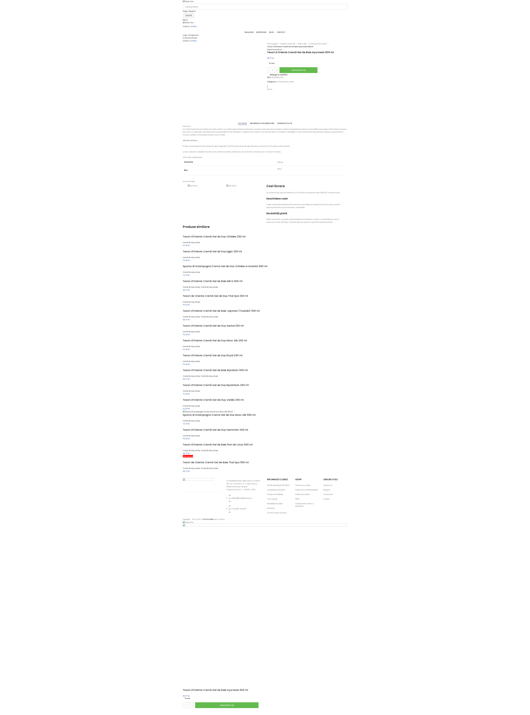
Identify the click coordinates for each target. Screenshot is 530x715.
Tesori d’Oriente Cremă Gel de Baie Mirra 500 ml (212, 281)
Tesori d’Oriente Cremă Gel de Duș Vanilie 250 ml (213, 400)
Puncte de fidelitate (275, 494)
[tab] (242, 123)
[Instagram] (194, 500)
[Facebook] (187, 500)
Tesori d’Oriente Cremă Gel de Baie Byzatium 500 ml (215, 370)
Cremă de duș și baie (318, 43)
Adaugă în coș (298, 70)
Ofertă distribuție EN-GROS (278, 485)
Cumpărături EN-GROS (276, 489)
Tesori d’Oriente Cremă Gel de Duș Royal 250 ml (212, 355)
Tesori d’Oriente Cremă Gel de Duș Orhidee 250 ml (214, 236)
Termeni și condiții (302, 485)
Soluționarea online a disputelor (304, 504)
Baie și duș (302, 43)
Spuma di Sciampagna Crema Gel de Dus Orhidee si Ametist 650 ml (225, 266)
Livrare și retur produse (277, 512)
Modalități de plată (275, 503)
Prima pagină (272, 43)
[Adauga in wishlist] (186, 711)
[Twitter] (202, 500)
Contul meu (328, 494)
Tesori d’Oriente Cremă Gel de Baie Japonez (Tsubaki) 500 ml (221, 311)
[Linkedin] (187, 508)
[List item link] (244, 505)
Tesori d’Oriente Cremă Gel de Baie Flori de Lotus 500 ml (217, 444)
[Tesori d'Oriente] (268, 86)
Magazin (326, 489)
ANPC (297, 499)
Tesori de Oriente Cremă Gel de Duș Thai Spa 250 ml (215, 296)
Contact (326, 499)
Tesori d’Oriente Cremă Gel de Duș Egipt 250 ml (212, 251)
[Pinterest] (209, 500)
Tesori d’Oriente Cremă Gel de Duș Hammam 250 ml (215, 429)
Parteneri (271, 508)
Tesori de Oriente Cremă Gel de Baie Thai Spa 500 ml (216, 462)
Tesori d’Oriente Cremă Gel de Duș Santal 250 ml (213, 325)
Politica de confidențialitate (306, 489)
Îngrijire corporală (288, 43)
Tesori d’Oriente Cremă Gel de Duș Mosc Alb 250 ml (215, 340)
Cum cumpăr (272, 499)
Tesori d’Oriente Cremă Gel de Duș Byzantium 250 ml (216, 385)
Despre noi (327, 485)
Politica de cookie (302, 494)
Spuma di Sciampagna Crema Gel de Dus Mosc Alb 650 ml (219, 415)
